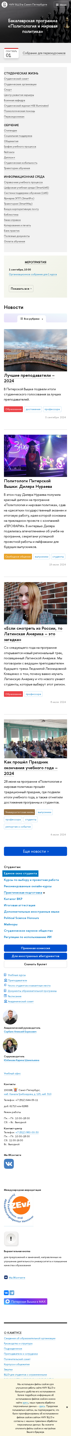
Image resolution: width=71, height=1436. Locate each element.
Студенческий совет (16, 78)
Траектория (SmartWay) (18, 203)
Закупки (8, 1369)
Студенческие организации (20, 84)
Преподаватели (17, 980)
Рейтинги (9, 152)
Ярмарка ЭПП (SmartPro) (19, 198)
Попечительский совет (17, 1359)
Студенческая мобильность (20, 162)
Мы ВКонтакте (17, 1277)
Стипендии (10, 130)
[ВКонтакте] (6, 1292)
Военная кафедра (14, 100)
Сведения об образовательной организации (29, 1338)
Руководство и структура (18, 1343)
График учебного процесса (20, 146)
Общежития (11, 141)
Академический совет (21, 1001)
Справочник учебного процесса (23, 182)
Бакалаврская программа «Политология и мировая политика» (33, 25)
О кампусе (12, 1333)
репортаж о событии (18, 826)
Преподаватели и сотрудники (21, 1353)
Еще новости (34, 851)
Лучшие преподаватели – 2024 (29, 378)
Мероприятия (35, 262)
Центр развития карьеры (19, 95)
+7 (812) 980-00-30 (27, 1132)
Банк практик (12, 230)
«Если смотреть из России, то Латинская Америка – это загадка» (33, 633)
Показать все (20, 288)
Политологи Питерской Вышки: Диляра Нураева (28, 483)
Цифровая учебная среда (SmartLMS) (26, 187)
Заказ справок (12, 220)
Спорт (8, 89)
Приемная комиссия (35, 948)
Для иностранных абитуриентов (35, 956)
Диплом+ (9, 157)
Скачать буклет (35, 964)
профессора (52, 409)
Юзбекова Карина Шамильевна (21, 1060)
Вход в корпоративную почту (21, 209)
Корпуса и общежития (17, 1364)
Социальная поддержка (18, 135)
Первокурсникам (14, 116)
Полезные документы (17, 236)
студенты (58, 556)
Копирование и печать (17, 225)
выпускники (41, 556)
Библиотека (11, 214)
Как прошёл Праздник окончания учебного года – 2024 (31, 767)
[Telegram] (11, 1292)
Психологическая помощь (19, 111)
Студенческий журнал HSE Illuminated (26, 105)
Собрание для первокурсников (44, 53)
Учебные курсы (17, 975)
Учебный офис (12, 1073)
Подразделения (13, 1348)
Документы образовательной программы (32, 991)
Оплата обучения (14, 241)
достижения (33, 409)
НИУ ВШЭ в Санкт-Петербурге (28, 4)
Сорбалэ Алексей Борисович (20, 1031)
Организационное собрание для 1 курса (33, 274)
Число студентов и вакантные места (29, 985)
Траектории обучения (17, 168)
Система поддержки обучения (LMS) (26, 193)
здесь (25, 1402)
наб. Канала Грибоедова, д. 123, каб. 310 (27, 1094)
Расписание (14, 996)
